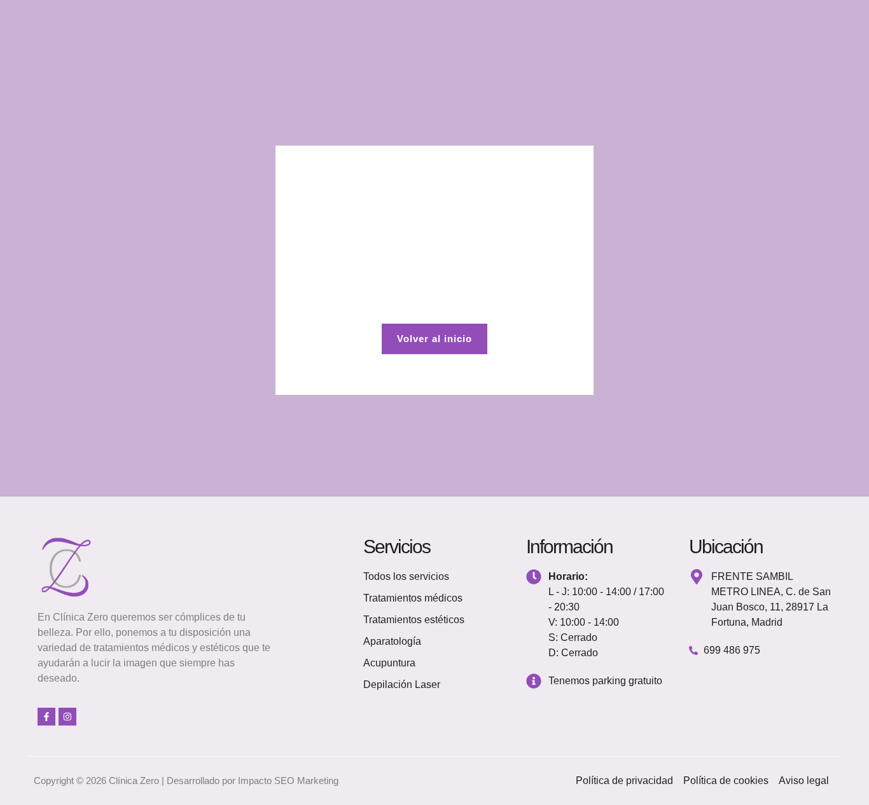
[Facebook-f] (46, 717)
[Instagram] (67, 717)
